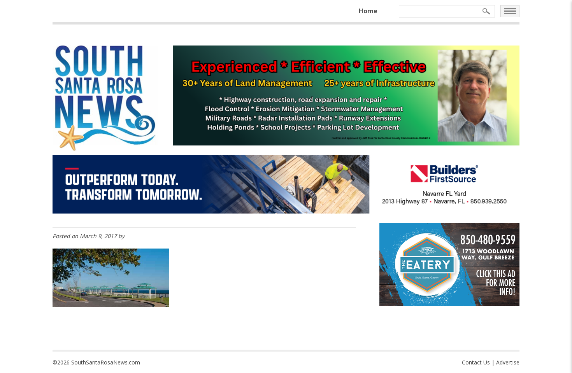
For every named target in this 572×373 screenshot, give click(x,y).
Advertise (507, 362)
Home (368, 11)
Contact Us (476, 362)
